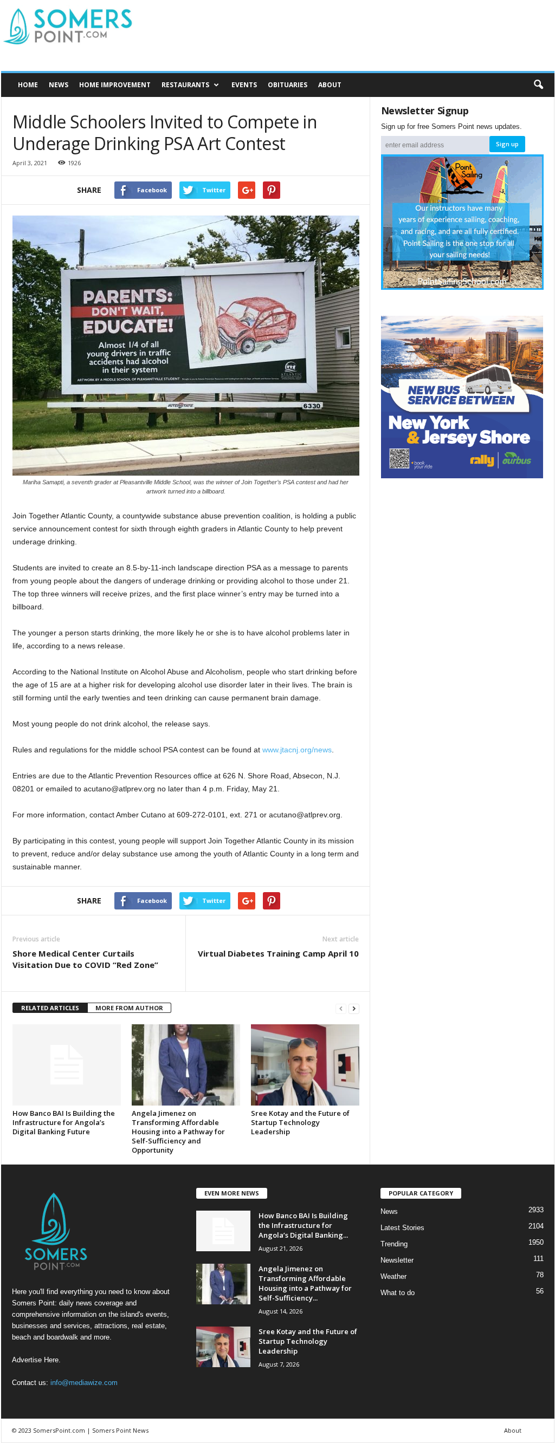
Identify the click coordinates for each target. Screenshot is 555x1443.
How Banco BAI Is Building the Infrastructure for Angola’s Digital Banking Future (63, 1122)
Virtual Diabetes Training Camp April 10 (278, 953)
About (329, 84)
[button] (538, 85)
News (58, 84)
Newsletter (397, 1260)
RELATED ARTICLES (50, 1008)
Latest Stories (402, 1228)
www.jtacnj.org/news (297, 749)
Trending (394, 1244)
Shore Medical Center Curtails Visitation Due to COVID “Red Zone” (85, 959)
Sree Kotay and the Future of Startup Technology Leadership (300, 1122)
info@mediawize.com (84, 1383)
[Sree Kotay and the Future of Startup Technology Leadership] (305, 1065)
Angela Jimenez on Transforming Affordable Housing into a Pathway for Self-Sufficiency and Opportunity (178, 1131)
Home (28, 84)
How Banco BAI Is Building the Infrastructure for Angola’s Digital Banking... (303, 1225)
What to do (397, 1293)
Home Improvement (115, 84)
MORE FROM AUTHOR (129, 1008)
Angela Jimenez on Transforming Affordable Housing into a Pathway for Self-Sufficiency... (305, 1283)
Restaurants (185, 84)
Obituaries (287, 84)
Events (244, 84)
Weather (393, 1276)
